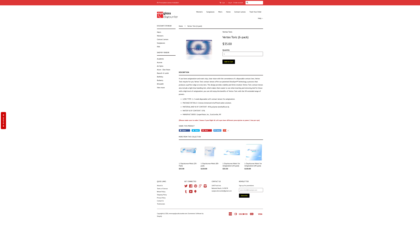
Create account (238, 3)
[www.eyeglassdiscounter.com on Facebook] (190, 187)
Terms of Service (162, 189)
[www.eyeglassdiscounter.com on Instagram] (205, 187)
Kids (158, 46)
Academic (160, 59)
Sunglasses (210, 12)
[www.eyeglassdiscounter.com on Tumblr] (186, 192)
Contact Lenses (240, 12)
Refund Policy (161, 192)
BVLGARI (160, 84)
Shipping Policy (162, 195)
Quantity (226, 50)
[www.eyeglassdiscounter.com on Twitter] (186, 187)
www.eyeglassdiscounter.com (178, 213)
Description (184, 72)
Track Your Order (255, 12)
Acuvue (159, 62)
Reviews (3, 120)
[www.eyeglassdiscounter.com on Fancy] (195, 192)
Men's (220, 12)
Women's (199, 12)
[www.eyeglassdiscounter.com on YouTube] (191, 192)
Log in (230, 3)
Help (260, 18)
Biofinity (160, 77)
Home (228, 12)
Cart (223, 3)
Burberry (160, 80)
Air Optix (160, 66)
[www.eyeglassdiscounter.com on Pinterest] (195, 187)
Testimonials (161, 204)
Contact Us (160, 201)
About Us (160, 186)
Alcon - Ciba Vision (163, 70)
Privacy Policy (161, 198)
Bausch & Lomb (163, 73)
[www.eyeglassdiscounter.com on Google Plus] (200, 187)
